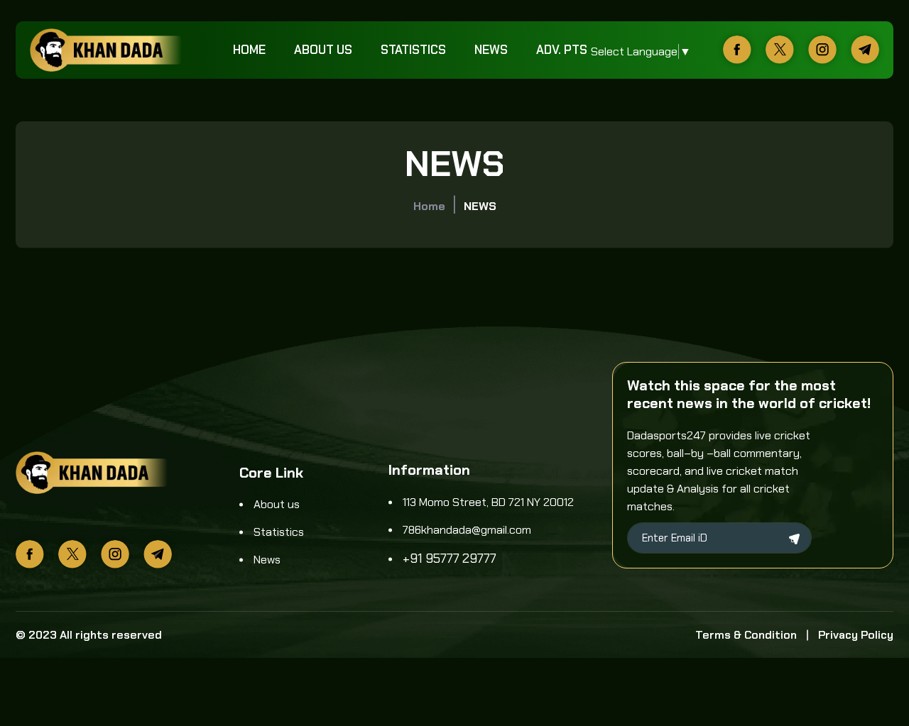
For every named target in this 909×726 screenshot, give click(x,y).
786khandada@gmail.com (467, 529)
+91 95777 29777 (449, 558)
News (491, 49)
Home (249, 49)
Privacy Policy (855, 634)
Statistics (413, 49)
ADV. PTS (561, 49)
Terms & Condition (746, 634)
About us (323, 49)
